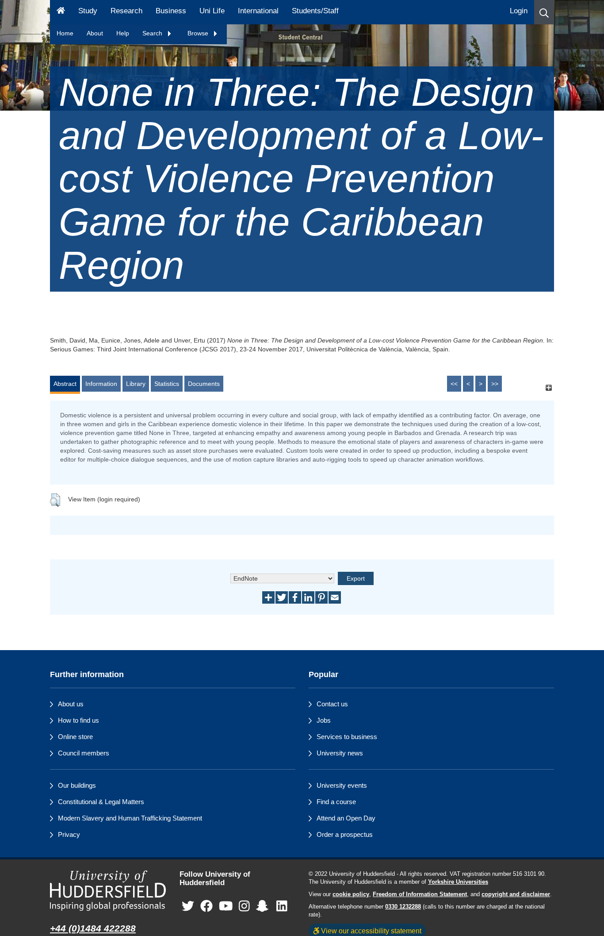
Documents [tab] (204, 383)
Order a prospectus (345, 834)
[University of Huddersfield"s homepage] (108, 891)
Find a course (336, 801)
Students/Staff (315, 11)
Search (153, 33)
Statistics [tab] (166, 383)
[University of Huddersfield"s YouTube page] (226, 906)
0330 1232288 (403, 907)
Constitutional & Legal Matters (101, 801)
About (95, 33)
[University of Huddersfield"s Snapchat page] (264, 906)
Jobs (324, 720)
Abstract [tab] (65, 383)
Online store (75, 736)
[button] (544, 12)
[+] (548, 388)
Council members (83, 753)
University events (342, 785)
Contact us (332, 704)
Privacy (69, 834)
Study (87, 11)
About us (71, 704)
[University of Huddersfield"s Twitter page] (188, 906)
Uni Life (212, 11)
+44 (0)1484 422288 (93, 928)
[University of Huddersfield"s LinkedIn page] (281, 906)
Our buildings (77, 785)
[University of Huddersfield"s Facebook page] (206, 906)
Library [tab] (135, 383)
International (258, 11)
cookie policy (351, 894)
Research (126, 11)
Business (171, 11)
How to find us (78, 720)
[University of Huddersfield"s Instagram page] (244, 906)
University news (340, 753)
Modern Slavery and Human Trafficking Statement (130, 818)
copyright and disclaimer (516, 894)
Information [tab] (101, 383)
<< (454, 383)
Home (65, 33)
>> (494, 383)
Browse (198, 33)
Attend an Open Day (346, 818)
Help (122, 33)
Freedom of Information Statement (420, 894)
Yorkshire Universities (458, 882)
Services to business (347, 736)
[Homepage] (61, 12)
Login (519, 11)
